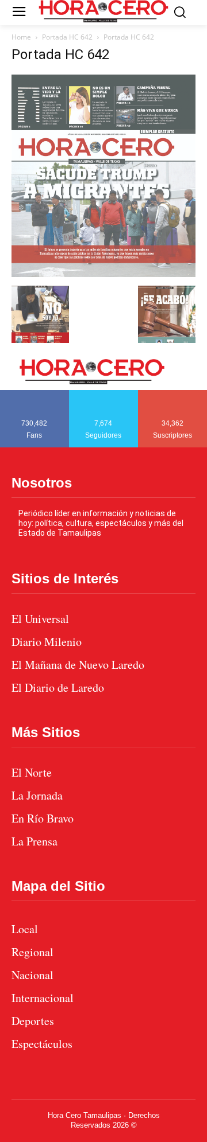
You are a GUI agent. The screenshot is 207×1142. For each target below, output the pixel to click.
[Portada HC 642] (103, 274)
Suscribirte (172, 394)
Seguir (104, 394)
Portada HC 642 (67, 37)
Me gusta (34, 394)
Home (21, 37)
